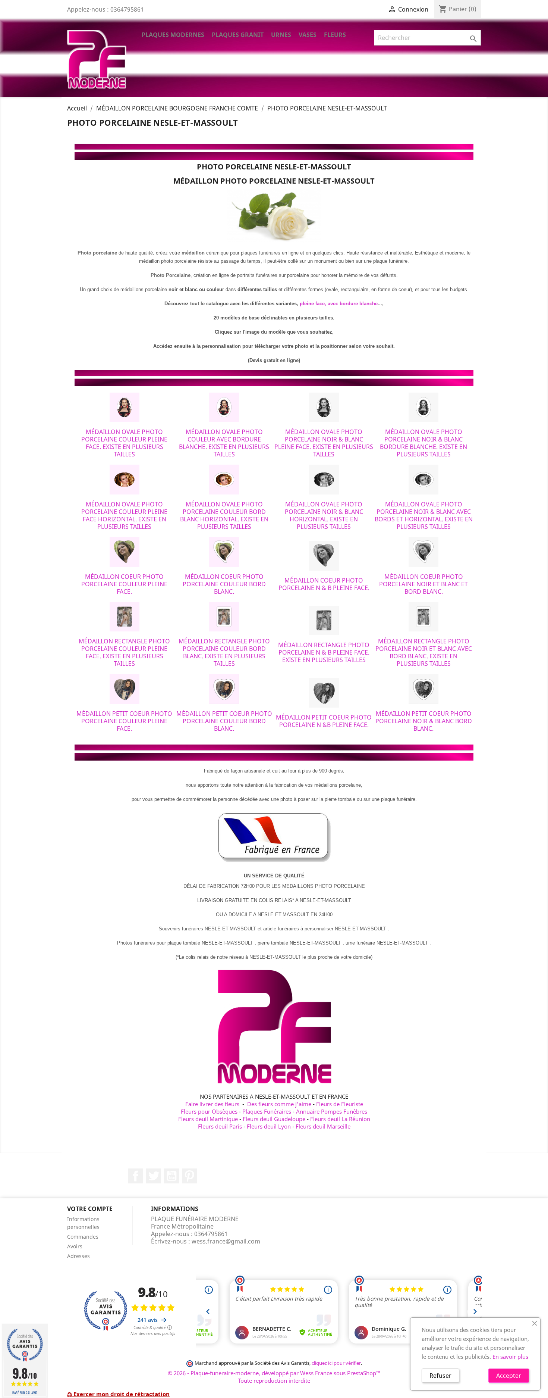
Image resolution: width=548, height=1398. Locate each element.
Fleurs (335, 35)
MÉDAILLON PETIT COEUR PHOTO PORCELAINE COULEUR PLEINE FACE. (124, 721)
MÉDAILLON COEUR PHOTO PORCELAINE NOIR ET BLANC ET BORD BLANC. (423, 584)
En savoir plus (510, 1356)
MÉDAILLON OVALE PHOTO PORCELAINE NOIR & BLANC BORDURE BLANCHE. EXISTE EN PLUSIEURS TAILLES (423, 443)
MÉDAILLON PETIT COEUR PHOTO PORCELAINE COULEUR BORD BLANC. (224, 721)
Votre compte (90, 1209)
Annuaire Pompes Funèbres (331, 1111)
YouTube (171, 1175)
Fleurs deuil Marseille (323, 1126)
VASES (307, 35)
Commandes (82, 1236)
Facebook (135, 1175)
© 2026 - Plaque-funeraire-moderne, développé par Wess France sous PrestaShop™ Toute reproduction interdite (274, 1376)
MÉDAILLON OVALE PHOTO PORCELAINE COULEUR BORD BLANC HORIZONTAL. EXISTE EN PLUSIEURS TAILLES (224, 515)
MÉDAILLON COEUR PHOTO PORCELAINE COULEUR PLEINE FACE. (124, 584)
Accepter (508, 1376)
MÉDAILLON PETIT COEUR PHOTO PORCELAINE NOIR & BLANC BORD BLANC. (423, 721)
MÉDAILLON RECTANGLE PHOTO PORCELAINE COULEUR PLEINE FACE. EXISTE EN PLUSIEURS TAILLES (124, 652)
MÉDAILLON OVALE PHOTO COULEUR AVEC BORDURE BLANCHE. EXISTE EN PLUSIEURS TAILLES (224, 443)
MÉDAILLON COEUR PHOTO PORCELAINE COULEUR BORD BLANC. (224, 584)
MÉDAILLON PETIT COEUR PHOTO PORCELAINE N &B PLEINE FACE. (324, 721)
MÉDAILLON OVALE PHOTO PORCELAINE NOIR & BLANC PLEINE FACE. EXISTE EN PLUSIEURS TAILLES (323, 443)
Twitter (153, 1175)
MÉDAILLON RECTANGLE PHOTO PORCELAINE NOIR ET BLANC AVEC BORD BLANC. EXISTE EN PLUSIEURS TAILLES (423, 652)
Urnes (281, 35)
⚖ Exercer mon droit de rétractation (118, 1394)
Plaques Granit (238, 35)
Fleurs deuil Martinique (208, 1119)
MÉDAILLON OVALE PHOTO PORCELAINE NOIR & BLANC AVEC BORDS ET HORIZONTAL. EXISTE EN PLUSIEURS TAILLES (424, 515)
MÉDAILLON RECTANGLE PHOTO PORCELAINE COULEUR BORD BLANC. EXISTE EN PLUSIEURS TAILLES (224, 652)
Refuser (440, 1376)
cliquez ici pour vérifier (336, 1363)
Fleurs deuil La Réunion (340, 1119)
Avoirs (74, 1246)
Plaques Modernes (173, 35)
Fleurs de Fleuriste (339, 1104)
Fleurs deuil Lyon (269, 1126)
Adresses (78, 1256)
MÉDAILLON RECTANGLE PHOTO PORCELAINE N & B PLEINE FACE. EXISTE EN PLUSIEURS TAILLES (323, 652)
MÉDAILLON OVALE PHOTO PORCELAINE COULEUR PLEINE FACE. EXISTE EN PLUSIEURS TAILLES (124, 443)
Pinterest (189, 1175)
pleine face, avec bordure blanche (339, 303)
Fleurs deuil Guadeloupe (274, 1119)
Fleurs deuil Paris (220, 1126)
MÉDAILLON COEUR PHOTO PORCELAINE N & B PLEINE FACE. (323, 584)
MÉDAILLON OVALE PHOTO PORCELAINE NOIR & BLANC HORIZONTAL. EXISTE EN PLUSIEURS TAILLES (324, 515)
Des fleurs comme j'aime (279, 1104)
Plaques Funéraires (266, 1111)
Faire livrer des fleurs (212, 1104)
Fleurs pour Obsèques (209, 1111)
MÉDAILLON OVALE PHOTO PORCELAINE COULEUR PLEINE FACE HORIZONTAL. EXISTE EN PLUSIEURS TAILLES (124, 515)
